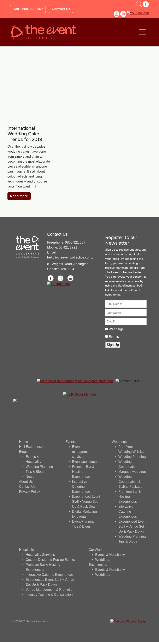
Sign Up (113, 345)
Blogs (23, 451)
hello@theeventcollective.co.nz (70, 257)
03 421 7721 (68, 247)
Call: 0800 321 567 (28, 9)
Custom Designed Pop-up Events (50, 559)
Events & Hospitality (110, 554)
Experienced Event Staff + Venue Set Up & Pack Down (86, 501)
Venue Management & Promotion (50, 589)
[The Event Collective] (43, 32)
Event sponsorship (85, 461)
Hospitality (27, 549)
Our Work (95, 549)
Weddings (116, 329)
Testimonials (98, 564)
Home (23, 442)
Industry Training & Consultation (49, 594)
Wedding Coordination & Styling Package (130, 481)
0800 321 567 (75, 242)
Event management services (81, 451)
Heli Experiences (31, 446)
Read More (19, 196)
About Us (26, 481)
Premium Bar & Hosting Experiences (83, 471)
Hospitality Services (40, 554)
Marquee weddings (132, 471)
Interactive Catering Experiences (81, 486)
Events (114, 336)
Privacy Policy (29, 491)
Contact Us (61, 9)
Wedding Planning (132, 456)
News (30, 476)
